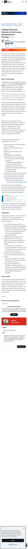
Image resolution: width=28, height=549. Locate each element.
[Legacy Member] (6, 43)
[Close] (24, 528)
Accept (13, 540)
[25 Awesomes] (8, 43)
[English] (8, 1)
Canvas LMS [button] (4, 303)
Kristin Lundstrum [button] (18, 47)
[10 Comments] (10, 43)
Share (3, 296)
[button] (2, 40)
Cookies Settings (13, 544)
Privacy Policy (14, 536)
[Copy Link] (24, 47)
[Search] (23, 1)
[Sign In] (25, 1)
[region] (13, 537)
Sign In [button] (14, 314)
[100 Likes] (12, 43)
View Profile (21, 346)
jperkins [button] (7, 40)
